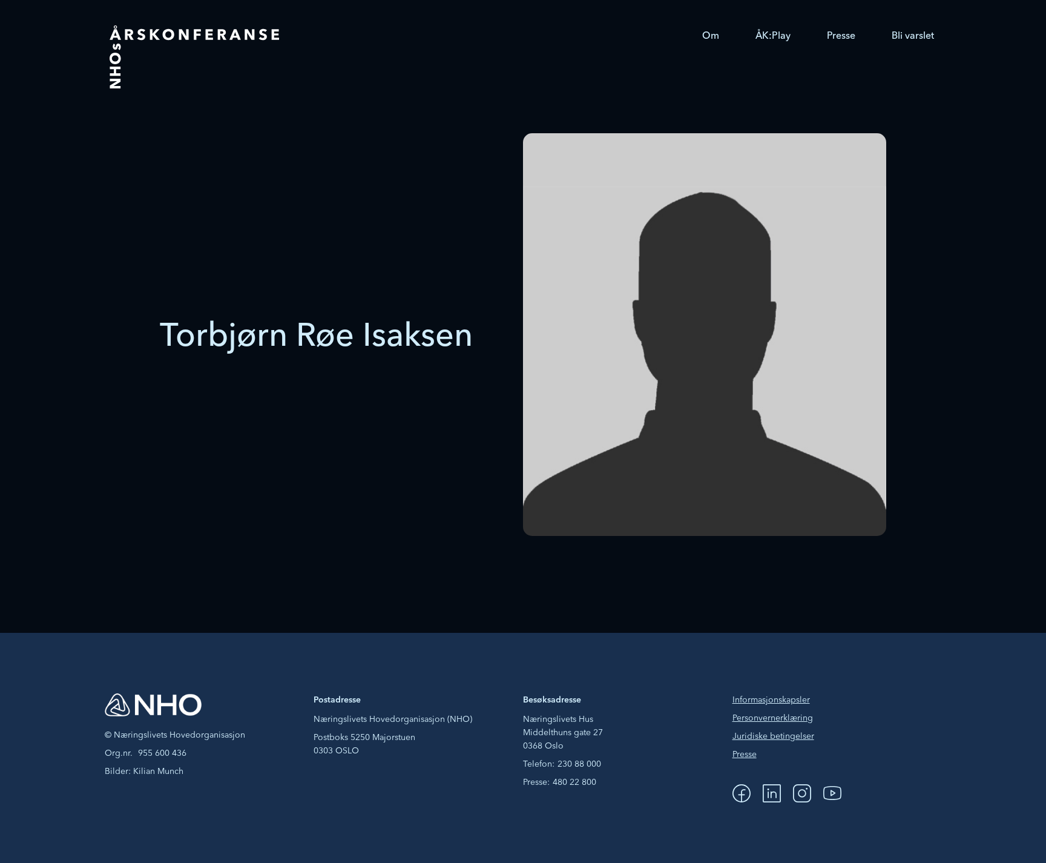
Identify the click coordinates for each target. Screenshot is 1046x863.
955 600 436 (162, 753)
